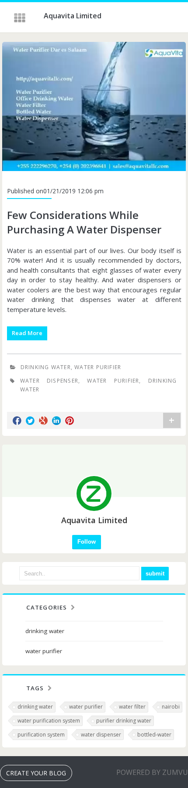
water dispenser (101, 734)
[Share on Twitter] (30, 420)
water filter (132, 706)
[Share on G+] (43, 420)
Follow (86, 541)
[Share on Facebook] (17, 420)
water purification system (48, 720)
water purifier (97, 367)
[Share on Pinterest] (69, 420)
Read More (27, 333)
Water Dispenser (49, 380)
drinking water (46, 367)
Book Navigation (20, 17)
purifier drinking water (123, 720)
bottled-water (154, 734)
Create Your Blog (36, 773)
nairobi (171, 706)
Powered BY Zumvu (152, 772)
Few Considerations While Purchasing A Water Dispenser (84, 222)
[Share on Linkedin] (56, 420)
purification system (41, 734)
